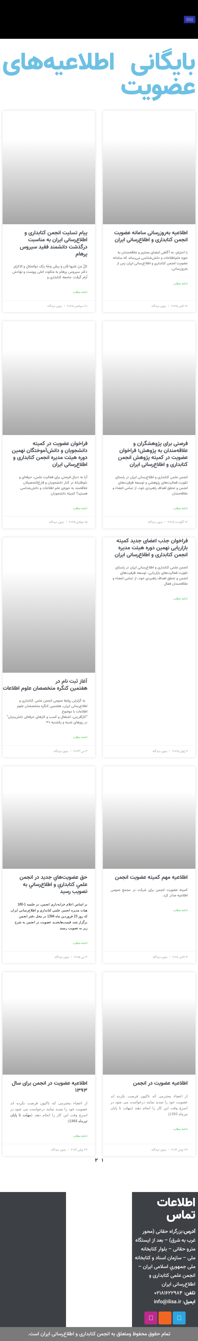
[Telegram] (179, 1318)
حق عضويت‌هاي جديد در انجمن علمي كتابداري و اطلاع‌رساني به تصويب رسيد (53, 884)
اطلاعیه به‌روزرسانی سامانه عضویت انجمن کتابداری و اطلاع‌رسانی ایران (151, 236)
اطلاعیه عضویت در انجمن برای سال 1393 (49, 1087)
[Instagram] (150, 1318)
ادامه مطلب (180, 283)
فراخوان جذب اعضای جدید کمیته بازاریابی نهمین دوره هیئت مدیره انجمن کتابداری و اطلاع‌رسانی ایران (151, 548)
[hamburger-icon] (189, 19)
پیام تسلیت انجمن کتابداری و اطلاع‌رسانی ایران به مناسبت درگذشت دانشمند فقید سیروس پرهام (53, 243)
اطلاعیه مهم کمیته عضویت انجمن (151, 877)
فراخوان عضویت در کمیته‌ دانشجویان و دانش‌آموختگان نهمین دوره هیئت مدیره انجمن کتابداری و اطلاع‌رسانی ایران (49, 454)
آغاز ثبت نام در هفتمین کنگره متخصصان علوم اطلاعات (45, 685)
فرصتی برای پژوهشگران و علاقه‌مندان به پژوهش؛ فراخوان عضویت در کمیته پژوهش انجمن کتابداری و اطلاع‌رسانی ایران (153, 454)
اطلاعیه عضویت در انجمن (160, 1083)
